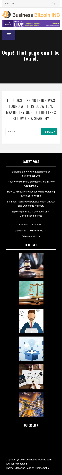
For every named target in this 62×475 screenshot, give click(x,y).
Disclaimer (20, 230)
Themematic (42, 467)
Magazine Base (23, 467)
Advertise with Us (31, 236)
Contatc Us (22, 224)
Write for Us (36, 230)
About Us (37, 224)
